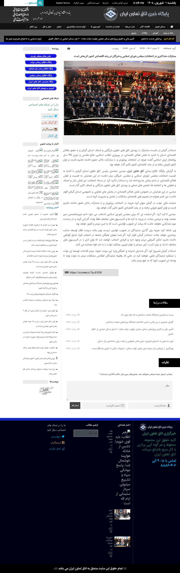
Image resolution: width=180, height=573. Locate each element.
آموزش (155, 33)
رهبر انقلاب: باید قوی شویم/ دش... (109, 436)
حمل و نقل (47, 26)
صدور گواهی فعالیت (120, 3)
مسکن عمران (160, 26)
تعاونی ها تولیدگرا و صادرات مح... (109, 541)
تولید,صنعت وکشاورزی (76, 26)
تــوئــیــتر (48, 115)
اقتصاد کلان (145, 26)
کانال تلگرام (53, 138)
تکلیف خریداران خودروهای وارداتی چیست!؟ (41, 294)
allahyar (167, 48)
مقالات (144, 33)
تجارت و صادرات (113, 26)
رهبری (133, 33)
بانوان (59, 26)
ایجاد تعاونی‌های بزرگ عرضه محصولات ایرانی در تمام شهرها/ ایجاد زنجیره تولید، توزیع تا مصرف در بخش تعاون (40, 337)
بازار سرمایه (130, 26)
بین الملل (33, 26)
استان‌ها (106, 3)
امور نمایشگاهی (93, 3)
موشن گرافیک (79, 3)
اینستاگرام (48, 129)
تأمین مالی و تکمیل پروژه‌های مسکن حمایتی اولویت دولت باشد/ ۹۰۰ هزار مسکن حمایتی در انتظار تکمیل (107, 39)
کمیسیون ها (95, 26)
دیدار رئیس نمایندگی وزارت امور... (109, 516)
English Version (63, 3)
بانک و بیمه (168, 33)
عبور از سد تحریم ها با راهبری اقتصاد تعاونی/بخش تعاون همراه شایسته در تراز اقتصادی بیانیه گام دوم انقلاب (40, 229)
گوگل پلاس (47, 122)
